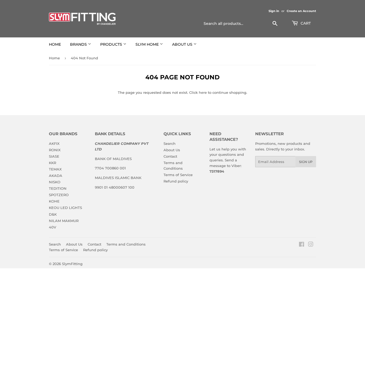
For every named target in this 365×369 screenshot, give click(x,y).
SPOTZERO (59, 195)
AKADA (55, 175)
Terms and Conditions (126, 244)
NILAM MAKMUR (64, 221)
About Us (172, 150)
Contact (170, 156)
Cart (305, 23)
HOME (55, 44)
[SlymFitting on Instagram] (310, 245)
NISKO (54, 182)
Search (170, 143)
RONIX (55, 150)
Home (54, 58)
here (203, 92)
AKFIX (54, 143)
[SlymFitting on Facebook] (301, 245)
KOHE (54, 201)
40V (52, 227)
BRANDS (79, 44)
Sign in (274, 11)
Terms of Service (178, 175)
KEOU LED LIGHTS (65, 207)
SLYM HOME (147, 44)
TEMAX (55, 169)
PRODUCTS (111, 44)
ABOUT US (182, 44)
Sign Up (306, 162)
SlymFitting (72, 264)
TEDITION (58, 188)
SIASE (54, 156)
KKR (52, 163)
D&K (53, 214)
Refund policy (176, 181)
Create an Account (301, 11)
